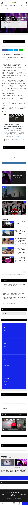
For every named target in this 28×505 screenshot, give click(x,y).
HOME (2, 5)
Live (1, 11)
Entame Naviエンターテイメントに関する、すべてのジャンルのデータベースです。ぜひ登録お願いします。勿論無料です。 (7, 471)
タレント (21, 23)
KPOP (10, 22)
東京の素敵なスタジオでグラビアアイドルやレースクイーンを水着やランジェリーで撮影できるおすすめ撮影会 (20, 250)
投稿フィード (5, 401)
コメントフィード (6, 405)
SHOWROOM (5, 23)
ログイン (4, 398)
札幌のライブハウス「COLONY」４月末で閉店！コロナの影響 (20, 232)
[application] (14, 424)
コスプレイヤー (21, 5)
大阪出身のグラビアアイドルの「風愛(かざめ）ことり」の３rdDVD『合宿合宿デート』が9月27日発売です (13, 294)
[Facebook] (5, 50)
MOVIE (13, 22)
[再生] (3, 429)
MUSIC (6, 5)
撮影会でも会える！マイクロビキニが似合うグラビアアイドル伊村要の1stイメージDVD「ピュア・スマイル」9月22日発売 (14, 289)
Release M (5, 375)
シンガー (17, 23)
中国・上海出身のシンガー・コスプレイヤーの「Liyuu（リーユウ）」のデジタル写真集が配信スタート (14, 302)
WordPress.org (5, 408)
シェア (8, 504)
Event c (5, 336)
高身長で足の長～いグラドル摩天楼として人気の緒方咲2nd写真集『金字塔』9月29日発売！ (14, 298)
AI (22, 492)
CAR (4, 327)
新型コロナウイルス (13, 25)
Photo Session (6, 365)
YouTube (6, 11)
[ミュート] (22, 429)
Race (4, 368)
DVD (4, 333)
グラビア (9, 23)
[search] (25, 8)
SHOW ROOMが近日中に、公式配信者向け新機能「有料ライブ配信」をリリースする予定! (20, 470)
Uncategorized (22, 22)
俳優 (6, 25)
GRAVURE (7, 22)
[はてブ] (16, 50)
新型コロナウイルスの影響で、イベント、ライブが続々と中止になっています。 (20, 259)
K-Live (5, 343)
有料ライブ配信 (20, 25)
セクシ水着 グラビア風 (17, 11)
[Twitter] (10, 50)
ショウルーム (13, 23)
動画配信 (8, 25)
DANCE (4, 22)
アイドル (10, 5)
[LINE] (21, 50)
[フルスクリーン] (24, 429)
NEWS (18, 22)
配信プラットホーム (7, 26)
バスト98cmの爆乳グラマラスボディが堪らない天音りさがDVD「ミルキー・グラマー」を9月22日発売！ (20, 241)
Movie (14, 5)
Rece (4, 11)
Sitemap (16, 495)
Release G (6, 371)
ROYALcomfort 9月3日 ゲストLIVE (20, 222)
